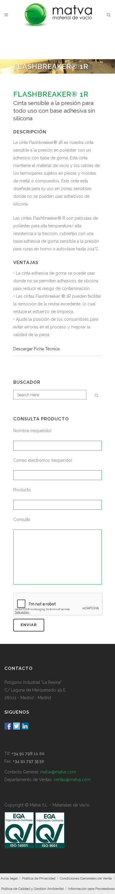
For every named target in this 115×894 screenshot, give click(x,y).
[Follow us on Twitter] (16, 726)
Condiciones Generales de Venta (86, 878)
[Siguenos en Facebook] (8, 726)
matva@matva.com (58, 772)
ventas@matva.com (72, 779)
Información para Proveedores (91, 889)
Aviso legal (9, 878)
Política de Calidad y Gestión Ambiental (32, 889)
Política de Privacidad (38, 878)
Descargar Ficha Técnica (36, 348)
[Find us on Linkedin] (25, 726)
